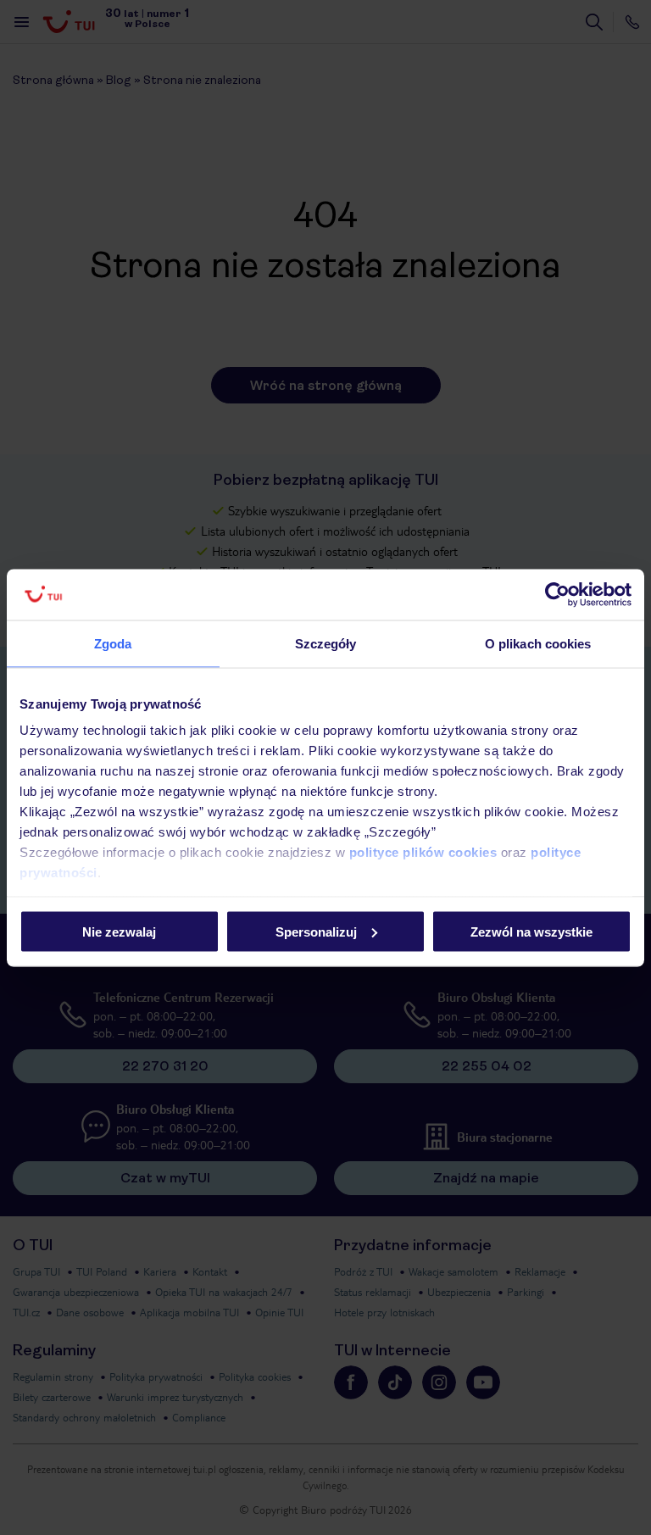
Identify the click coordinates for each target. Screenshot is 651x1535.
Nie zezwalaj (119, 931)
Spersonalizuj (316, 931)
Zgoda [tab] (113, 643)
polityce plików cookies (423, 852)
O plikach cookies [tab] (538, 643)
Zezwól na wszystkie (531, 931)
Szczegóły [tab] (326, 643)
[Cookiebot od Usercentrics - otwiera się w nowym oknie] (557, 594)
